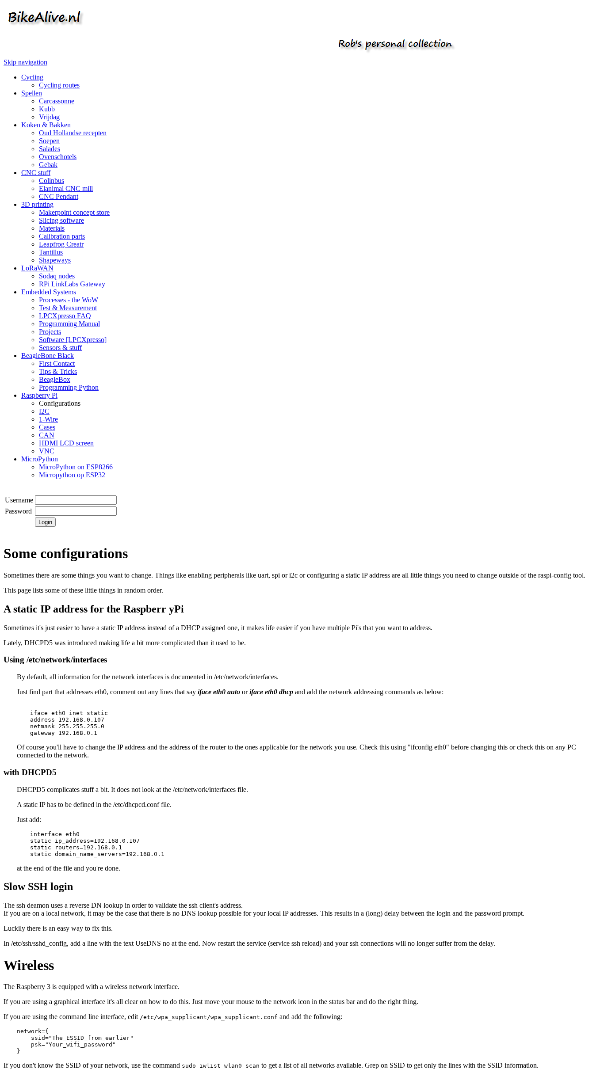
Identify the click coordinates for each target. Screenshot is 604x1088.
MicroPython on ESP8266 (76, 467)
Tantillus (51, 252)
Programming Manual (69, 323)
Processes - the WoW (68, 300)
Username (19, 500)
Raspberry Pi (39, 395)
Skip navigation (25, 62)
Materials (52, 228)
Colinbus (51, 180)
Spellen (31, 93)
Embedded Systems (48, 292)
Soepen (49, 141)
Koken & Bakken (46, 125)
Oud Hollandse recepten (73, 133)
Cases (47, 427)
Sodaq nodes (57, 276)
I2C (44, 411)
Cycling (32, 77)
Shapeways (55, 260)
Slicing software (61, 220)
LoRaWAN (37, 268)
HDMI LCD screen (66, 443)
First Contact (57, 363)
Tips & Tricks (58, 371)
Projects (50, 331)
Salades (49, 148)
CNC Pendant (58, 196)
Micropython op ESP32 (72, 475)
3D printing (37, 204)
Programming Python (69, 387)
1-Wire (48, 419)
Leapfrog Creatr (61, 244)
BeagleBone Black (47, 355)
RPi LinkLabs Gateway (72, 284)
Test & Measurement (68, 308)
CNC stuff (35, 172)
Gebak (48, 164)
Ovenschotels (57, 156)
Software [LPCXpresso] (73, 339)
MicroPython (39, 459)
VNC (46, 451)
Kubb (47, 109)
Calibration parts (62, 236)
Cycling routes (59, 85)
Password (18, 511)
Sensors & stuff (60, 347)
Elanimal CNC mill (66, 188)
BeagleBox (54, 379)
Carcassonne (56, 101)
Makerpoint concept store (74, 212)
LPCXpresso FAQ (65, 316)
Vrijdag (49, 117)
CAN (46, 435)
